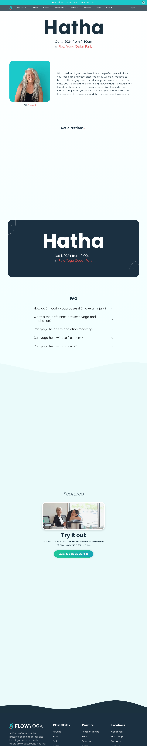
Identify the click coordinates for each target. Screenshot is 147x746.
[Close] (143, 2)
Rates (98, 7)
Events (46, 7)
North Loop (117, 736)
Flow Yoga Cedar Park (73, 46)
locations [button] (21, 7)
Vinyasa (57, 731)
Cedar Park (117, 731)
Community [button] (59, 8)
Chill (55, 741)
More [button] (108, 7)
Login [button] (133, 7)
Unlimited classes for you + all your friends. (73, 2)
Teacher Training (90, 731)
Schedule (87, 741)
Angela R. (32, 105)
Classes (35, 7)
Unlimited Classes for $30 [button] (74, 554)
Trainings (74, 7)
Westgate (116, 741)
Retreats (87, 7)
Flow (55, 736)
